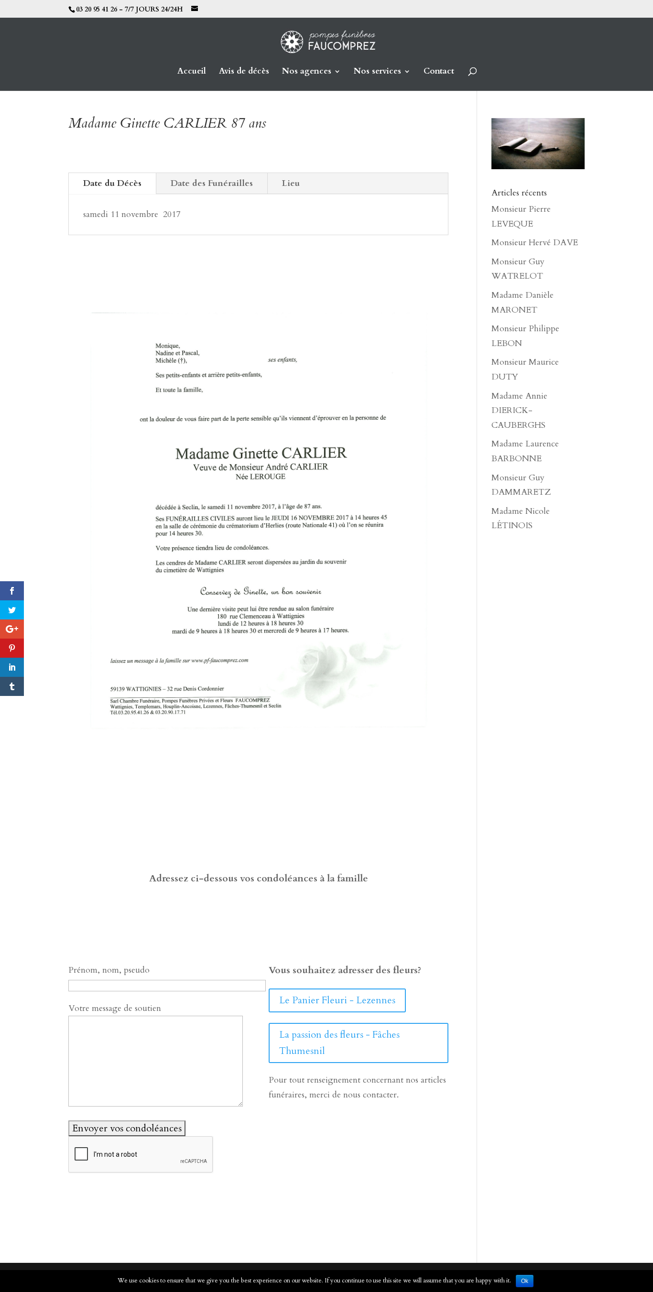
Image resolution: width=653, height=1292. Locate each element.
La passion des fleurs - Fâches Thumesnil (339, 1042)
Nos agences (306, 72)
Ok (524, 1281)
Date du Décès (112, 183)
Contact (439, 72)
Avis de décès (244, 72)
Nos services (377, 72)
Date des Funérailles (212, 183)
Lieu (291, 183)
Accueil (191, 72)
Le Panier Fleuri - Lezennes (337, 1000)
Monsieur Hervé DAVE (534, 243)
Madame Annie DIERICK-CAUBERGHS (519, 410)
